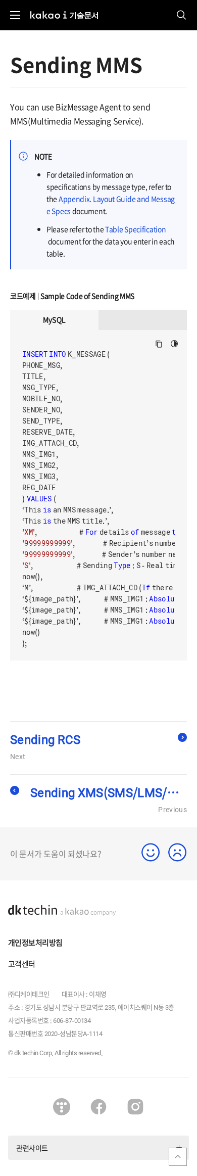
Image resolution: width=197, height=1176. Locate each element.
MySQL (54, 319)
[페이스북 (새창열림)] (98, 1106)
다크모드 (174, 343)
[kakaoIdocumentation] (64, 9)
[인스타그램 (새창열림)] (135, 1106)
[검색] (182, 15)
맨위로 (178, 1157)
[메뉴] (15, 15)
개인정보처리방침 (35, 942)
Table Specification (135, 229)
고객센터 (21, 963)
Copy (159, 344)
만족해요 (150, 852)
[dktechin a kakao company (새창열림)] (62, 911)
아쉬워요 (177, 852)
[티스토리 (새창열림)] (61, 1106)
